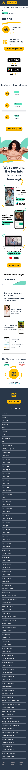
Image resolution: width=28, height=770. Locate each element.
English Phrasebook (8, 669)
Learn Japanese (6, 501)
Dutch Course (15, 7)
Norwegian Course (7, 606)
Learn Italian (5, 498)
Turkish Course (6, 645)
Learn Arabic (5, 456)
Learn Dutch (5, 7)
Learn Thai (5, 536)
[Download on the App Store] (14, 60)
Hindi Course (5, 582)
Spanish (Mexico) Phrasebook (10, 732)
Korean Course (6, 603)
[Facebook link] (8, 408)
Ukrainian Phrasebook (8, 753)
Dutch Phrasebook (7, 666)
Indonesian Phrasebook (9, 694)
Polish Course (6, 613)
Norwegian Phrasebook (9, 711)
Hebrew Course (6, 578)
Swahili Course (6, 634)
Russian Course (6, 624)
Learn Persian (6, 512)
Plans (3, 428)
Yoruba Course (6, 652)
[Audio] (6, 29)
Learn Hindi (5, 487)
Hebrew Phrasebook (8, 683)
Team (3, 435)
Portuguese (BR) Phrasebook (10, 722)
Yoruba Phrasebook (8, 757)
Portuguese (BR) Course (9, 617)
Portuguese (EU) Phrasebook (10, 725)
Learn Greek (5, 480)
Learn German (6, 477)
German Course (6, 571)
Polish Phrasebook (7, 718)
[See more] (24, 3)
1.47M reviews (14, 75)
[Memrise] (3, 3)
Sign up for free (14, 265)
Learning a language (8, 449)
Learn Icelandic (6, 491)
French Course (6, 568)
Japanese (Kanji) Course (9, 596)
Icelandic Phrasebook (8, 690)
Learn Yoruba (6, 547)
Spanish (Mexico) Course (9, 627)
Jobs (3, 442)
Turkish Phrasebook (8, 750)
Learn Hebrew (6, 484)
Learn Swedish (6, 533)
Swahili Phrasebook (7, 739)
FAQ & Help (5, 421)
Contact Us (5, 417)
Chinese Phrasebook (8, 659)
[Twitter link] (12, 408)
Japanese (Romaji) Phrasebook (11, 704)
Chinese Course (6, 554)
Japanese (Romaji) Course (9, 599)
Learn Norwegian (7, 508)
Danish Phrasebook (7, 662)
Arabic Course (6, 550)
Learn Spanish (6, 526)
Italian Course (6, 592)
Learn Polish (5, 515)
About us (4, 414)
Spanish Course (6, 631)
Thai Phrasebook (7, 746)
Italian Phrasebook (7, 697)
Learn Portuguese (7, 519)
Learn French (6, 473)
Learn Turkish (6, 540)
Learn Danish (6, 463)
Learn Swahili (6, 529)
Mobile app (5, 424)
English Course (6, 564)
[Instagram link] (20, 408)
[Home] (5, 42)
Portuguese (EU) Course (9, 620)
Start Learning (12, 2)
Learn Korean (6, 505)
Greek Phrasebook (7, 680)
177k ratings (14, 65)
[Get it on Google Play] (14, 69)
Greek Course (6, 575)
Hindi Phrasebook (7, 687)
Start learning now (14, 129)
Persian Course (6, 610)
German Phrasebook (8, 676)
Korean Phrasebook (8, 708)
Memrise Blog (6, 438)
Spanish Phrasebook (8, 736)
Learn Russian (6, 522)
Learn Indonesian (7, 494)
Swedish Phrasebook (8, 743)
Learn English (6, 470)
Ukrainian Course (7, 648)
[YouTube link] (16, 408)
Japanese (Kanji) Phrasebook (10, 701)
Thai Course (5, 641)
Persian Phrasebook (8, 715)
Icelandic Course (6, 585)
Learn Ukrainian (6, 543)
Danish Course (6, 557)
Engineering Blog (7, 445)
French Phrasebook (7, 673)
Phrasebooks (6, 452)
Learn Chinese (6, 459)
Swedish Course (6, 638)
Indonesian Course (7, 589)
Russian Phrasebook (8, 729)
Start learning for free (14, 49)
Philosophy (5, 431)
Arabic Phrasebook (7, 655)
